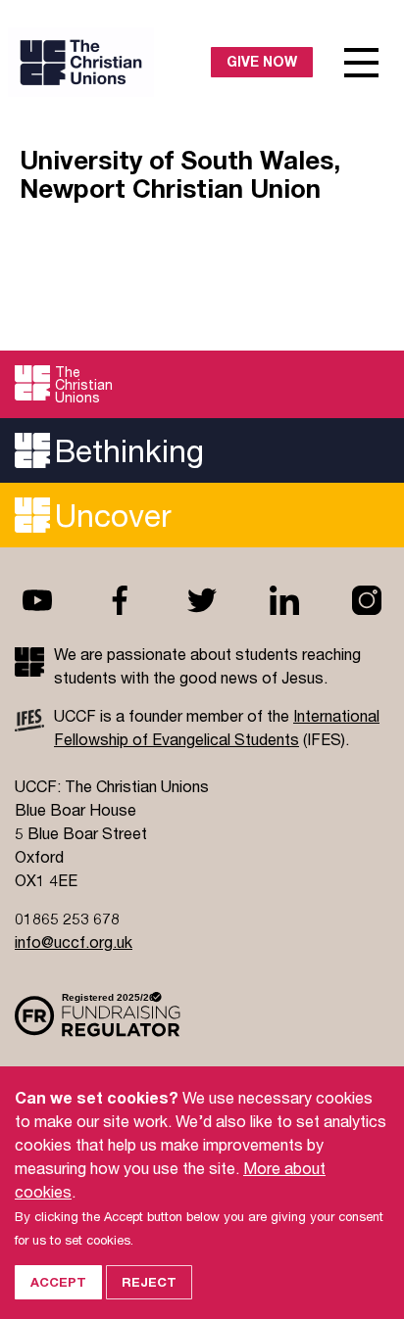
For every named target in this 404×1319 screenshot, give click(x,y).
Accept (58, 1282)
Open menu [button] (361, 62)
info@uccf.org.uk (73, 941)
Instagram (366, 600)
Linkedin (284, 600)
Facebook (119, 600)
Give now (262, 61)
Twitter (202, 600)
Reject (149, 1282)
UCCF (110, 62)
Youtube (37, 600)
